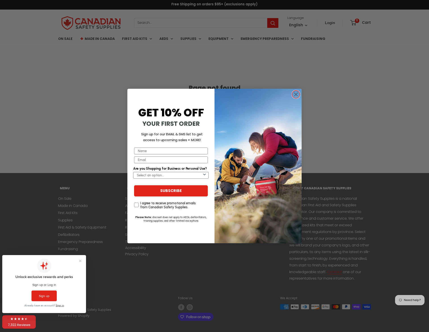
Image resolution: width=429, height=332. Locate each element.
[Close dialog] (296, 94)
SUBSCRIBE (171, 191)
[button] (19, 322)
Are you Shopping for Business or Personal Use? (170, 169)
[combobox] (169, 175)
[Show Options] (204, 175)
